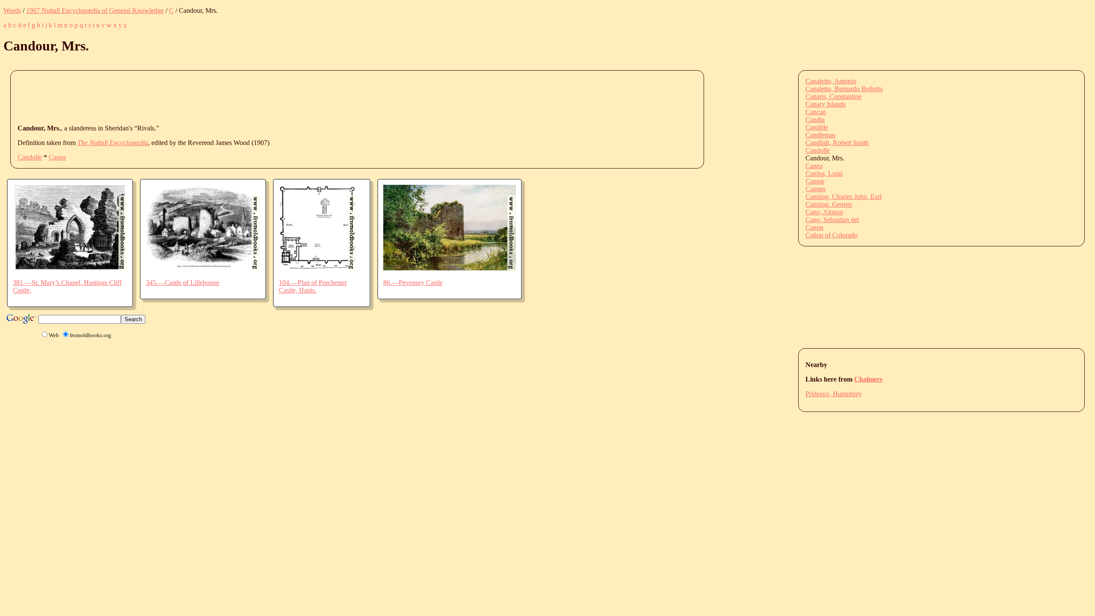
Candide (816, 127)
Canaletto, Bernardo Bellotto (844, 88)
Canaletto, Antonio (830, 81)
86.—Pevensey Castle (413, 282)
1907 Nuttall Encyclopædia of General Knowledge (95, 10)
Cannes (815, 188)
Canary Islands (825, 104)
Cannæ (815, 181)
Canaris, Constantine (833, 96)
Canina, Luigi (824, 173)
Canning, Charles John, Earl (843, 196)
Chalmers (868, 379)
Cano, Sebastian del (832, 219)
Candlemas (820, 135)
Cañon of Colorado (831, 235)
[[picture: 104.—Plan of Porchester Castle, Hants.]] (317, 268)
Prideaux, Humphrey (833, 393)
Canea (57, 157)
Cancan (815, 112)
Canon (814, 227)
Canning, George (828, 204)
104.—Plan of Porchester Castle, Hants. (313, 286)
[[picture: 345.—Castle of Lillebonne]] (203, 268)
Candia (815, 119)
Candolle (30, 157)
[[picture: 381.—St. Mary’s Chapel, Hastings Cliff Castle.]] (70, 268)
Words (12, 10)
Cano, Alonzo (824, 212)
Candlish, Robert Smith (837, 142)
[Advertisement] (173, 96)
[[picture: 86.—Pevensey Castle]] (449, 268)
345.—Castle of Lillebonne (182, 282)
